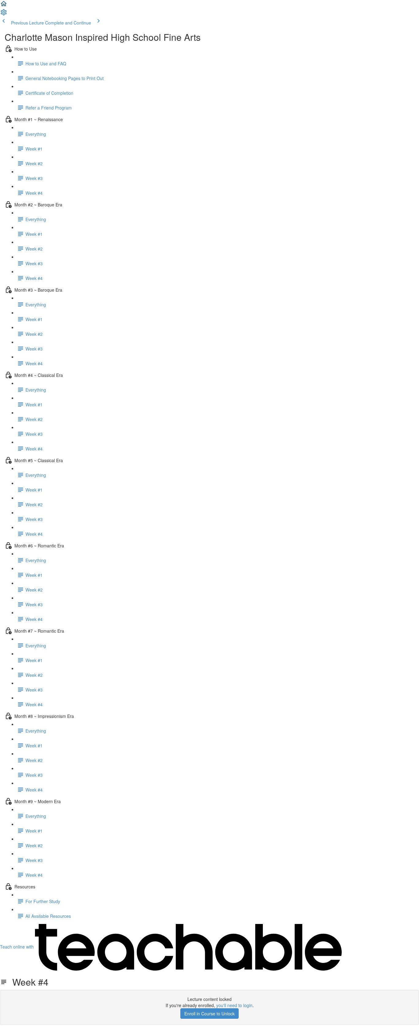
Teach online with (17, 947)
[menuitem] (3, 14)
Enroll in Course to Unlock (209, 1013)
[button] (3, 5)
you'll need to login (234, 1005)
